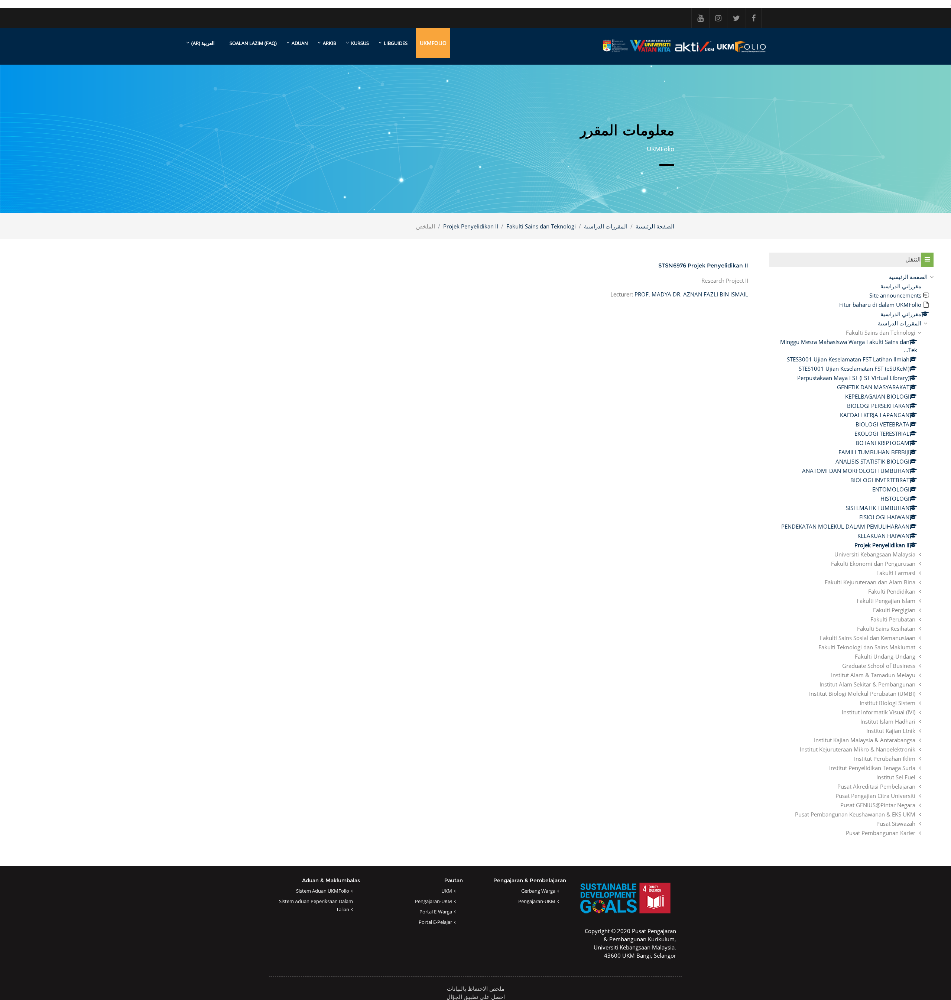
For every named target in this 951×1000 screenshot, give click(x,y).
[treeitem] (851, 555)
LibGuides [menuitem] (396, 43)
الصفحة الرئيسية (655, 226)
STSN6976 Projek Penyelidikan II (703, 265)
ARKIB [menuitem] (329, 43)
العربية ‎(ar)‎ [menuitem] (203, 43)
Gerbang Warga (538, 890)
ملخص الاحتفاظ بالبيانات (475, 988)
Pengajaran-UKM (536, 901)
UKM (446, 890)
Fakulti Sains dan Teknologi (541, 226)
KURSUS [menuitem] (360, 43)
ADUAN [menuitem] (300, 43)
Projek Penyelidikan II (470, 226)
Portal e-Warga (435, 911)
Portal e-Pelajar (435, 922)
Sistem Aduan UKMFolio (322, 890)
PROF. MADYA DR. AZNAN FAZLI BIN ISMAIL (691, 294)
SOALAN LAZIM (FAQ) (253, 43)
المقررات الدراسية (605, 226)
